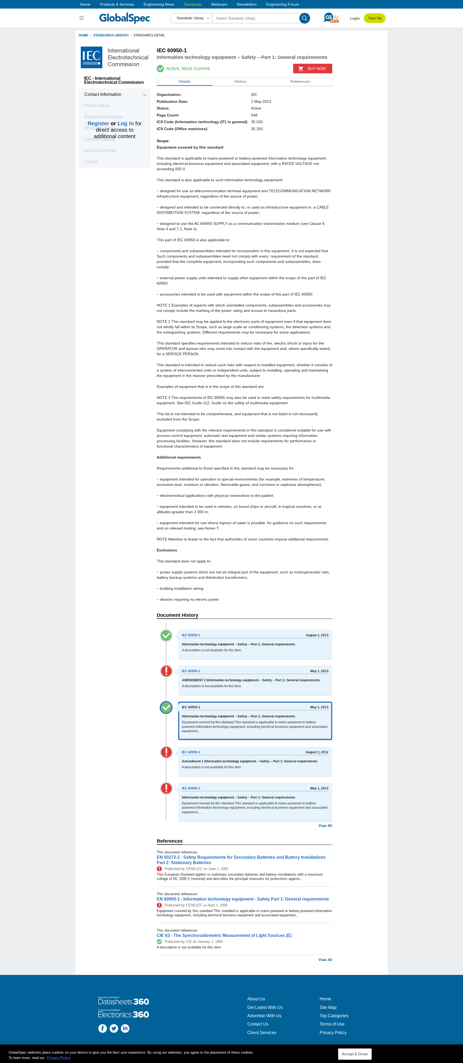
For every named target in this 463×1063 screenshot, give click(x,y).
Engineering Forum (282, 4)
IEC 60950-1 (191, 635)
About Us (256, 999)
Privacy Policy (333, 1032)
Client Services (261, 1032)
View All (325, 826)
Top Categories (334, 1015)
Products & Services (117, 4)
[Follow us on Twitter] (114, 1029)
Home (85, 4)
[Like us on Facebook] (102, 1029)
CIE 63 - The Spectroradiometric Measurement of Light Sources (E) (224, 935)
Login (355, 18)
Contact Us (257, 1024)
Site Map (328, 1007)
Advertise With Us (264, 1015)
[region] (231, 1054)
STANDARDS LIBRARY (111, 35)
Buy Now (317, 68)
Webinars (219, 4)
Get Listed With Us (265, 1007)
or (111, 123)
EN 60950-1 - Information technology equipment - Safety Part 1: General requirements (243, 899)
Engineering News (159, 4)
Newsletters (247, 4)
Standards (192, 4)
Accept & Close (355, 1054)
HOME (83, 35)
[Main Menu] (82, 18)
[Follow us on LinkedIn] (125, 1029)
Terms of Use (332, 1024)
